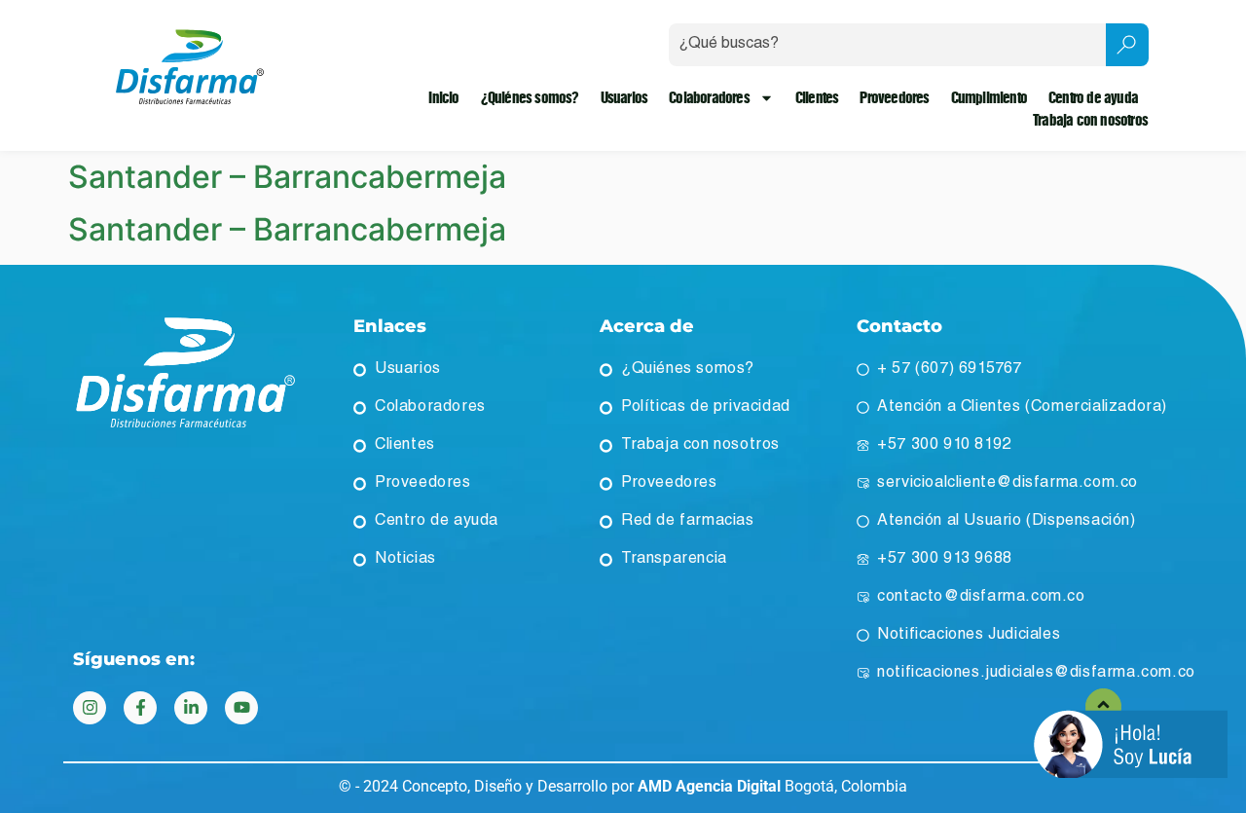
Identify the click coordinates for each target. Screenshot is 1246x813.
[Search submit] (1127, 44)
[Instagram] (89, 707)
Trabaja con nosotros (1090, 120)
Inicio (443, 98)
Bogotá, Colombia (772, 786)
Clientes (817, 98)
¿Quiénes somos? (530, 98)
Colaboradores (709, 98)
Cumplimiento (989, 98)
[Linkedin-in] (190, 707)
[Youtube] (241, 707)
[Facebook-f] (140, 707)
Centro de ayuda (1093, 98)
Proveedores (894, 98)
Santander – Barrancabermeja (287, 177)
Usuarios (624, 98)
